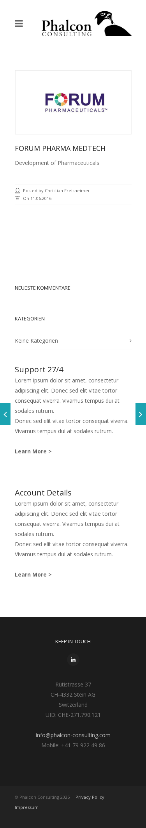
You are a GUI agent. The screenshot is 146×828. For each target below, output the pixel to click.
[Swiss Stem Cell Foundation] (140, 414)
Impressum (27, 807)
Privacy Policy (90, 797)
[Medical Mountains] (5, 414)
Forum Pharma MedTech (60, 148)
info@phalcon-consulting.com (73, 735)
